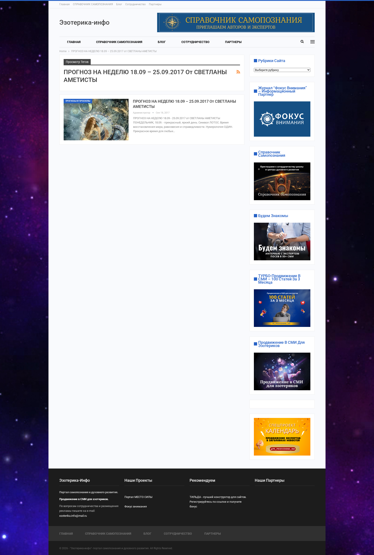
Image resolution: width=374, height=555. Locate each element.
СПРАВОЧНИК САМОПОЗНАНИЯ (93, 4)
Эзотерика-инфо (84, 22)
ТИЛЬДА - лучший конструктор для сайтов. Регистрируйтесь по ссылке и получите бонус (218, 501)
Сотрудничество (135, 4)
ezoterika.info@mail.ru (73, 515)
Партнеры (155, 4)
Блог (119, 4)
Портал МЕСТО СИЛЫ (138, 497)
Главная (64, 4)
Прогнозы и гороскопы (78, 101)
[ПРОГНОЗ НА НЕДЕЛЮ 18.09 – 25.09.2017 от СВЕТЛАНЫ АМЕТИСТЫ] (96, 119)
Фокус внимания (135, 506)
